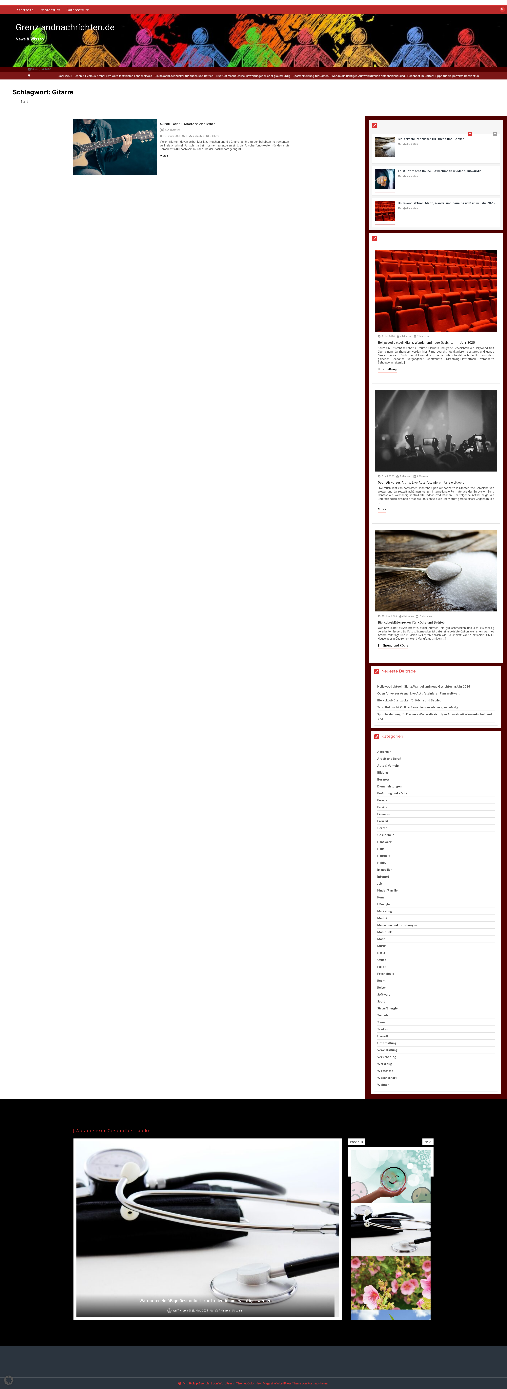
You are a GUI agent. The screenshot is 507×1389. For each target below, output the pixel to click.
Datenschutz (77, 10)
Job (379, 883)
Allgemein (384, 751)
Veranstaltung (387, 1050)
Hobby (381, 862)
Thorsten (175, 130)
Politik (381, 966)
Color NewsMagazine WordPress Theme (274, 1383)
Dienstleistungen (389, 786)
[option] (80, 76)
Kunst (381, 897)
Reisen (382, 987)
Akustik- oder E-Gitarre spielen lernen (187, 124)
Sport (381, 1001)
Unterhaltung (387, 369)
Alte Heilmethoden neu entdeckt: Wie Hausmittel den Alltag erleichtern (205, 1300)
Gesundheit (385, 835)
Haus (380, 848)
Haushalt (383, 855)
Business (383, 779)
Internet (383, 876)
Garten (382, 828)
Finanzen (383, 814)
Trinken (382, 1029)
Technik (382, 1015)
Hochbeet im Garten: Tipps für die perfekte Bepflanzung (340, 75)
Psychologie (385, 973)
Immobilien (384, 869)
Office (381, 959)
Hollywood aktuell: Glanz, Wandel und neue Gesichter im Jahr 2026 (446, 171)
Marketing (384, 911)
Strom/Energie (387, 1008)
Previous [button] (356, 1142)
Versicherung (386, 1057)
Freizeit (382, 821)
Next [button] (428, 1142)
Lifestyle (383, 904)
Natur (381, 953)
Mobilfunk (384, 932)
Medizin (383, 918)
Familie (382, 807)
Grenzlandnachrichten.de (65, 27)
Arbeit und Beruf (389, 758)
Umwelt (382, 1036)
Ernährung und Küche (393, 646)
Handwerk (384, 842)
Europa (382, 800)
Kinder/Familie (387, 890)
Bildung (382, 772)
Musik (164, 156)
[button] (8, 1380)
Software (383, 994)
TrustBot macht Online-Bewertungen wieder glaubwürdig (149, 75)
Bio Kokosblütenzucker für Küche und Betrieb (80, 75)
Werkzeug (384, 1064)
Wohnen (383, 1084)
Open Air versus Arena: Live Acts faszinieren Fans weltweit (441, 203)
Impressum (50, 10)
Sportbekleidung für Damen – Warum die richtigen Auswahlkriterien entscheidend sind (245, 75)
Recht (381, 980)
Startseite (25, 10)
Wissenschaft (387, 1077)
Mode (381, 939)
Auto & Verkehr (388, 765)
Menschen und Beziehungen (397, 925)
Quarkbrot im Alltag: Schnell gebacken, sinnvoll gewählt (415, 75)
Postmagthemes (318, 1383)
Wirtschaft (385, 1070)
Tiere (381, 1022)
